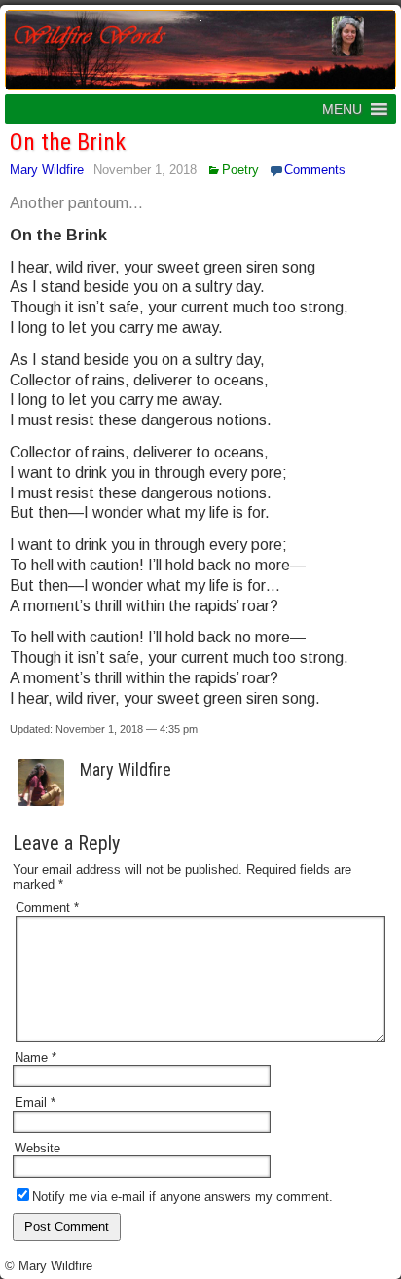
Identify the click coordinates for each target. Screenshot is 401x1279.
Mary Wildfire (47, 170)
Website (37, 1148)
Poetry (240, 170)
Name (35, 1057)
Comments (315, 170)
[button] (342, 109)
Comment (47, 907)
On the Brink (68, 142)
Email (35, 1102)
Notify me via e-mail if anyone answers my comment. (182, 1196)
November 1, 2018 (145, 170)
